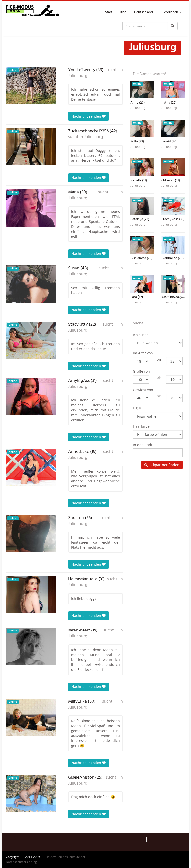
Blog (123, 12)
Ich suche (141, 334)
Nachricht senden (86, 116)
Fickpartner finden (163, 464)
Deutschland (144, 12)
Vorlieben (171, 12)
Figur (137, 408)
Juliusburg (77, 76)
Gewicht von (143, 389)
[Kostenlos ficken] (32, 12)
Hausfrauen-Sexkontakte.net (65, 857)
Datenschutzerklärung (21, 862)
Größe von (141, 371)
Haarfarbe (141, 426)
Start (108, 12)
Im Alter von (143, 353)
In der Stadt (142, 444)
